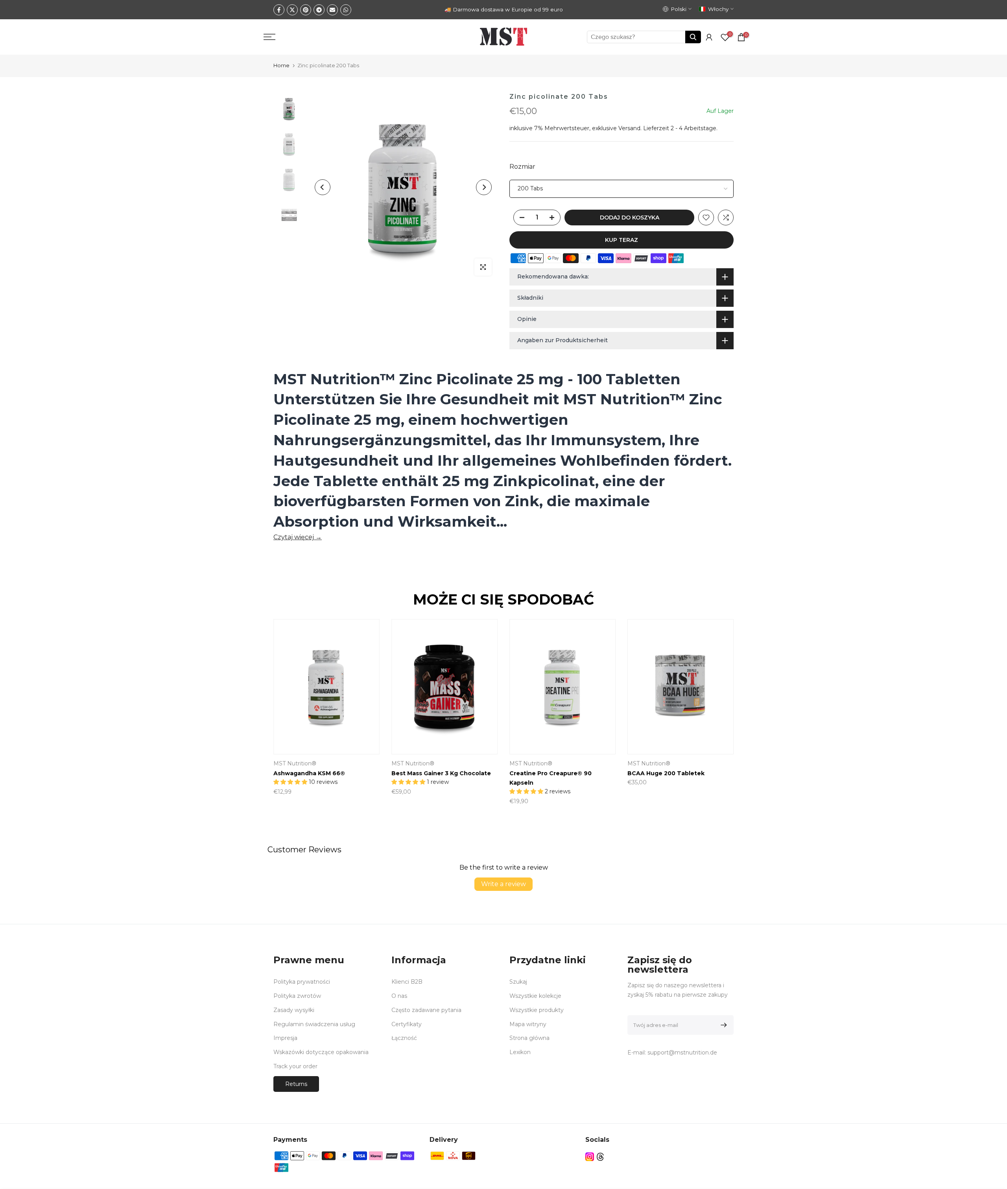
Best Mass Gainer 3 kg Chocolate (441, 773)
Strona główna (529, 1038)
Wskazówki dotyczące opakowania (321, 1052)
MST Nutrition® (294, 763)
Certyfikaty (406, 1024)
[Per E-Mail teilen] (332, 9)
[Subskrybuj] (722, 1025)
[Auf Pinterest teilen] (305, 9)
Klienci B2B (406, 981)
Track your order (295, 1066)
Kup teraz (621, 239)
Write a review (503, 884)
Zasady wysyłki (293, 1010)
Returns (296, 1084)
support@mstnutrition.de (682, 1052)
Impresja (285, 1038)
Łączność (404, 1038)
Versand (629, 128)
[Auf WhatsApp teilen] (345, 9)
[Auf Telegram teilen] (319, 9)
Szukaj (518, 981)
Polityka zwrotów (297, 995)
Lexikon (520, 1052)
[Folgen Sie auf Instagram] (589, 1157)
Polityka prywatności (301, 981)
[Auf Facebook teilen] (278, 9)
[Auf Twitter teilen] (292, 9)
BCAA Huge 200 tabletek (666, 773)
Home (281, 65)
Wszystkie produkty (536, 1010)
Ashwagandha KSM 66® (309, 773)
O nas (399, 995)
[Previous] (322, 187)
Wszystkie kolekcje (535, 995)
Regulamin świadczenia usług (314, 1024)
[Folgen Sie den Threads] (600, 1157)
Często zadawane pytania (426, 1010)
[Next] (484, 187)
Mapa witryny (527, 1024)
